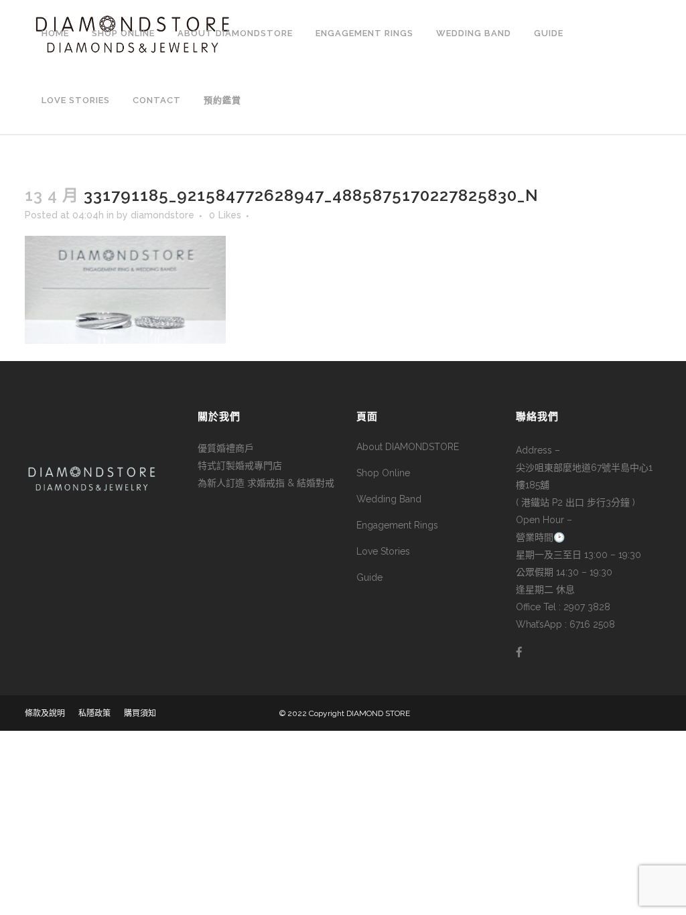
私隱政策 (94, 713)
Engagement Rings (397, 525)
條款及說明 (45, 713)
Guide (369, 577)
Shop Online (383, 473)
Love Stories (383, 551)
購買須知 (140, 713)
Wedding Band (388, 499)
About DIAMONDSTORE (407, 446)
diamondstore (162, 215)
